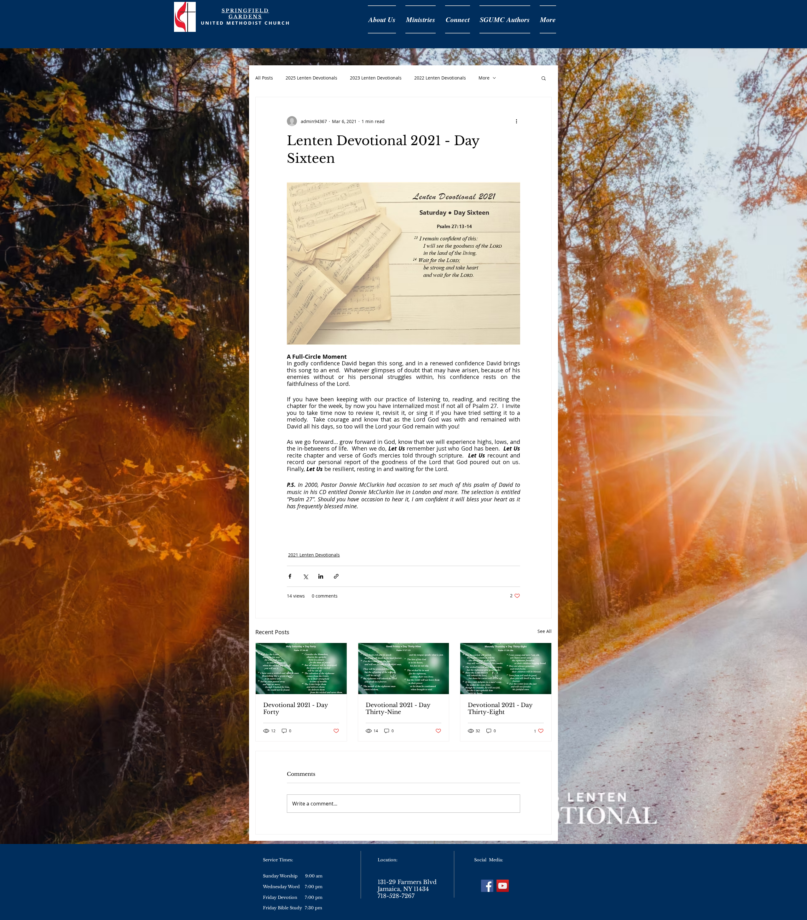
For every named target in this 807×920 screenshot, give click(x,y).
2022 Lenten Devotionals (440, 78)
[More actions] (516, 121)
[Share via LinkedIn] (321, 576)
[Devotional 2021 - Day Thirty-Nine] (403, 668)
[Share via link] (336, 576)
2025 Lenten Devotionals (311, 78)
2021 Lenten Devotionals (314, 555)
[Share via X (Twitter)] (305, 576)
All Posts (264, 78)
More (484, 78)
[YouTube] (502, 886)
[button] (544, 77)
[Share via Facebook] (290, 576)
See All (544, 631)
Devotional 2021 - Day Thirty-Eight (500, 709)
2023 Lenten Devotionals (376, 78)
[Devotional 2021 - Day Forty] (301, 668)
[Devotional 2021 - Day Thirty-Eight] (505, 668)
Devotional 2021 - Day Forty (295, 709)
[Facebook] (487, 886)
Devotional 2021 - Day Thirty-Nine (398, 709)
